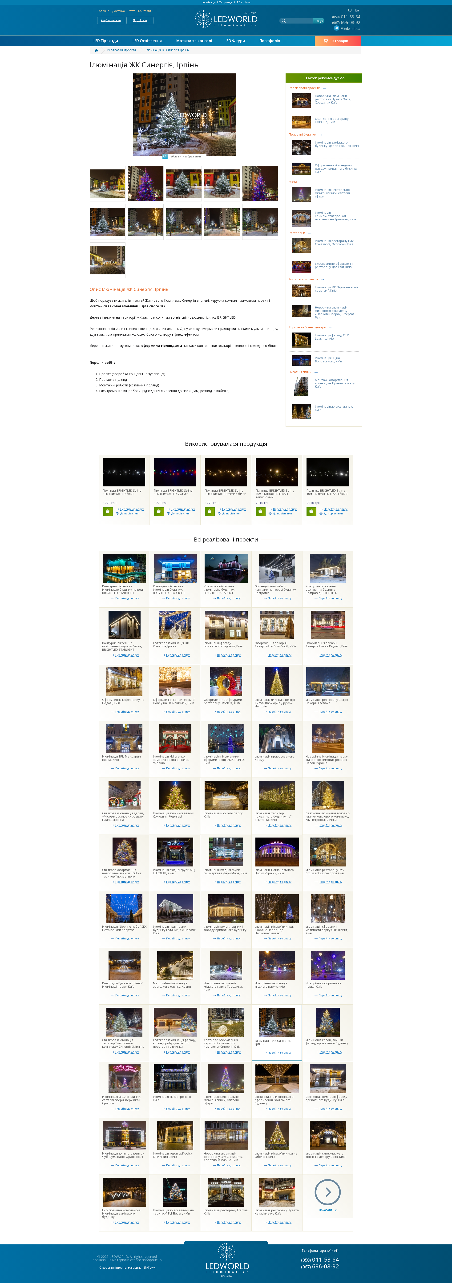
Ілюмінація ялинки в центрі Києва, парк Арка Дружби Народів (275, 703)
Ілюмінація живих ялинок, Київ (334, 408)
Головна (103, 11)
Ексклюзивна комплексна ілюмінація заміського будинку (121, 1213)
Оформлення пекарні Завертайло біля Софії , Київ (275, 644)
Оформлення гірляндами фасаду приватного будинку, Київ (336, 168)
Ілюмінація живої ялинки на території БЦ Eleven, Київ (173, 1211)
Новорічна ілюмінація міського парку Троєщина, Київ (223, 986)
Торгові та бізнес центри (307, 327)
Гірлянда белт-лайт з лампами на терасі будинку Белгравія (275, 589)
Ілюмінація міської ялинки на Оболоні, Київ (276, 1155)
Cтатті (131, 11)
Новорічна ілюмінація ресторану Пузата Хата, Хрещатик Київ (333, 99)
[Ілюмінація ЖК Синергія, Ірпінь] (107, 183)
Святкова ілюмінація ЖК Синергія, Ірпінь (171, 644)
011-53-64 (346, 17)
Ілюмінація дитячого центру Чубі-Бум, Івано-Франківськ (123, 1155)
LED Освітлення (147, 41)
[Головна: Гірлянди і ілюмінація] (99, 50)
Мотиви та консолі (194, 41)
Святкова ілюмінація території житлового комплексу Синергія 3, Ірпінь (123, 1043)
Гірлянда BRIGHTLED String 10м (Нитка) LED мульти (173, 492)
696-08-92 (346, 22)
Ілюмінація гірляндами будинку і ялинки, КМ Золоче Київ (174, 929)
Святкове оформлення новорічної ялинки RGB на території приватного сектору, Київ (121, 875)
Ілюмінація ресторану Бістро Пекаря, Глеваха (327, 701)
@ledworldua (350, 28)
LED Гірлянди (105, 41)
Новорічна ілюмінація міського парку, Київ (271, 985)
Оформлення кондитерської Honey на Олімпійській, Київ (174, 701)
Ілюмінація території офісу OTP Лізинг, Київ (172, 1155)
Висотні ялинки (300, 372)
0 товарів (340, 41)
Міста (293, 182)
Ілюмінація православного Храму (274, 758)
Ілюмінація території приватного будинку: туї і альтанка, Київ (274, 816)
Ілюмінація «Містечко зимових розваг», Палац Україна (171, 759)
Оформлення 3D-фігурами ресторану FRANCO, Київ (223, 701)
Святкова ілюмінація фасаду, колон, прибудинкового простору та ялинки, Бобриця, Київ (174, 1045)
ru (350, 10)
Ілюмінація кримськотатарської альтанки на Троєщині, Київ (335, 215)
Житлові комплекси (303, 279)
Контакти (144, 11)
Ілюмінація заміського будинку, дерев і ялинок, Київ (337, 144)
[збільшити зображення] (184, 75)
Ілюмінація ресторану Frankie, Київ (226, 1211)
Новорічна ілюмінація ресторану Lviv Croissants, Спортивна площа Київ (223, 1156)
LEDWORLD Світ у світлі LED (226, 19)
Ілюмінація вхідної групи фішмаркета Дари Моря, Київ (225, 871)
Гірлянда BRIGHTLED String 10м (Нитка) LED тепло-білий (225, 492)
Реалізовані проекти (304, 88)
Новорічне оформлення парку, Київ (323, 985)
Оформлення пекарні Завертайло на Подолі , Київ (327, 644)
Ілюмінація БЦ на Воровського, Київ (328, 359)
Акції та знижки (111, 20)
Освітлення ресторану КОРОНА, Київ (332, 120)
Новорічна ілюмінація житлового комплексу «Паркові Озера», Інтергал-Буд (335, 312)
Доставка (118, 11)
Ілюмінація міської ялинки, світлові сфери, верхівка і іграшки (121, 1100)
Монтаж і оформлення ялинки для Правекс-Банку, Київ (335, 383)
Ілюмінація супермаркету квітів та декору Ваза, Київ (326, 1155)
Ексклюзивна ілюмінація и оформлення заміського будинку (274, 1100)
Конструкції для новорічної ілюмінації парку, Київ (122, 985)
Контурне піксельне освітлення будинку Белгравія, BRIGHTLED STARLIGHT (321, 591)
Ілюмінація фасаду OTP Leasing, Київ (332, 337)
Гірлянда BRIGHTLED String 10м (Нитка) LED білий (122, 492)
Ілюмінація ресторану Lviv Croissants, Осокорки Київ (334, 242)
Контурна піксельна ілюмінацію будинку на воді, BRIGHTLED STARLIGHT (123, 589)
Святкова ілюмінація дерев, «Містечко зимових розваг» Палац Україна (123, 816)
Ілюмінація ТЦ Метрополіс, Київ (172, 1098)
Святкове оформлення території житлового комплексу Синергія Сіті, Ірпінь (222, 1045)
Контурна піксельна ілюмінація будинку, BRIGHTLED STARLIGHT (169, 589)
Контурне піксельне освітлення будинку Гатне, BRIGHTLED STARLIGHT (122, 646)
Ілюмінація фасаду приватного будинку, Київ (223, 644)
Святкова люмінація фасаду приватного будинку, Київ (326, 1098)
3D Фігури (235, 41)
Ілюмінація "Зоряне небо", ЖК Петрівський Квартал (124, 928)
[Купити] (108, 511)
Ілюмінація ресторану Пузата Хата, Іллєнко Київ (277, 1211)
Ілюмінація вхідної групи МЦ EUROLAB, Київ (174, 871)
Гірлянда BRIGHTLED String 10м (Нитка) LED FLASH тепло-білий (275, 493)
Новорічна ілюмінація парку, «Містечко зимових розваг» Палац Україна (327, 759)
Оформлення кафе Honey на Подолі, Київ (123, 701)
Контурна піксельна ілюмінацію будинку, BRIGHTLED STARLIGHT (220, 589)
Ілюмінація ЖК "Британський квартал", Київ (336, 289)
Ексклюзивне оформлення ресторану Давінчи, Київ (334, 265)
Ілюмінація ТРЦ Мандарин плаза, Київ (121, 758)
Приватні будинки (302, 134)
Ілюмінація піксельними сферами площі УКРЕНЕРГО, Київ (224, 759)
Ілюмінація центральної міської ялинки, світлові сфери (333, 193)
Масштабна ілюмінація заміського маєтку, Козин (172, 985)
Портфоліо (140, 20)
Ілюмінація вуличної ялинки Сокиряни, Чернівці (173, 814)
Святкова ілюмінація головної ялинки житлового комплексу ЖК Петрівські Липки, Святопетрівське (328, 818)
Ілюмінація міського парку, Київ (223, 814)
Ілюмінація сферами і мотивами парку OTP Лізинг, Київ (327, 929)
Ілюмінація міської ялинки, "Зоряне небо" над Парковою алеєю (274, 929)
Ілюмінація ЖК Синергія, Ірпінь (273, 1042)
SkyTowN (150, 1268)
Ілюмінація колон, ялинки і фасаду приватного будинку (225, 928)
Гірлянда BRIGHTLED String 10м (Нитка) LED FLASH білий (327, 492)
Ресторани (297, 233)
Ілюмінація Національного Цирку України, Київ (274, 871)
